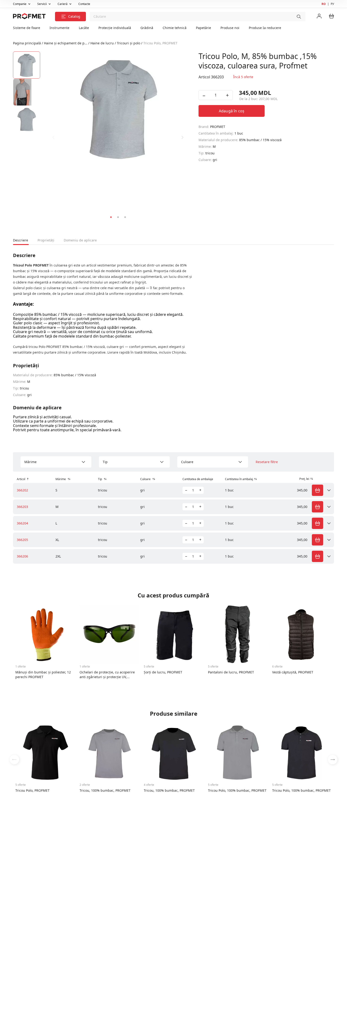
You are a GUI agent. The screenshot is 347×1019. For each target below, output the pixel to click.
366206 (22, 556)
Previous (53, 137)
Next (182, 137)
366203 (22, 506)
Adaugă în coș (231, 111)
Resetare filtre (267, 462)
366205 (22, 539)
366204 (22, 523)
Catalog (74, 16)
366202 (22, 490)
